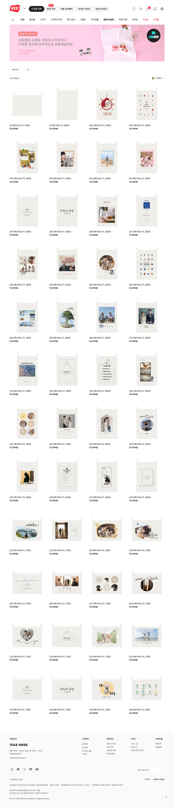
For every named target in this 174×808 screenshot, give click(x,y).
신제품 (156, 19)
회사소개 (134, 747)
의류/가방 (123, 19)
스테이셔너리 (56, 19)
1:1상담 (84, 754)
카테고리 (15, 70)
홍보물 (32, 19)
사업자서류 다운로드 (138, 750)
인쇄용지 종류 (111, 750)
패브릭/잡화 (109, 19)
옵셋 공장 (51, 9)
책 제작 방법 (110, 754)
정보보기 (87, 785)
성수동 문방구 (101, 9)
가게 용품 (95, 19)
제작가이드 (110, 747)
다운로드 (159, 78)
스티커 (43, 19)
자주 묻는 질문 (87, 751)
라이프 (135, 19)
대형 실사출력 (67, 9)
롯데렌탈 (158, 747)
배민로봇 (158, 744)
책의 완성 (71, 19)
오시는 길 (134, 744)
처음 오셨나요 (111, 744)
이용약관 (147, 779)
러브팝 (145, 19)
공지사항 (85, 748)
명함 (22, 19)
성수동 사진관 (84, 9)
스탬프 (83, 19)
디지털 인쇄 (37, 9)
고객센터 (85, 744)
